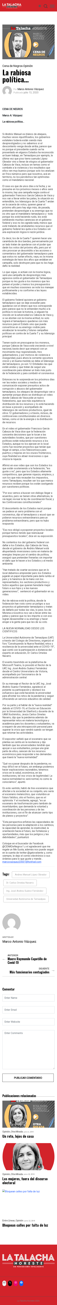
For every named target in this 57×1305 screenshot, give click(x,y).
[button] (52, 6)
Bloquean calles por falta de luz (25, 1225)
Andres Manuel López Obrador (31, 874)
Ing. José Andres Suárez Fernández (24, 890)
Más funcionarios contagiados (29, 972)
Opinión (28, 66)
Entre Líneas (8, 1220)
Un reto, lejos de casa (18, 1136)
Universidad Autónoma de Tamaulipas (26, 899)
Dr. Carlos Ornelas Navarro (20, 882)
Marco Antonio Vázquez (30, 89)
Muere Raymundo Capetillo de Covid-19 (27, 960)
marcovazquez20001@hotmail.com (21, 861)
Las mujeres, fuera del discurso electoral (25, 1181)
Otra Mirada (17, 1132)
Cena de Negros (12, 66)
